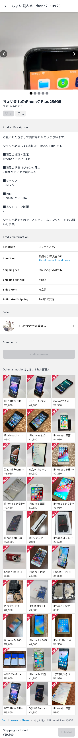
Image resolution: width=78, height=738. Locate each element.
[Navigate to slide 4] (43, 93)
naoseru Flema (20, 720)
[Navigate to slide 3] (39, 93)
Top (3, 720)
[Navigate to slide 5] (47, 93)
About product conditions (54, 260)
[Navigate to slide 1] (31, 93)
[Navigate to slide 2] (35, 93)
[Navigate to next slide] (74, 53)
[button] (5, 5)
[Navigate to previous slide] (3, 53)
